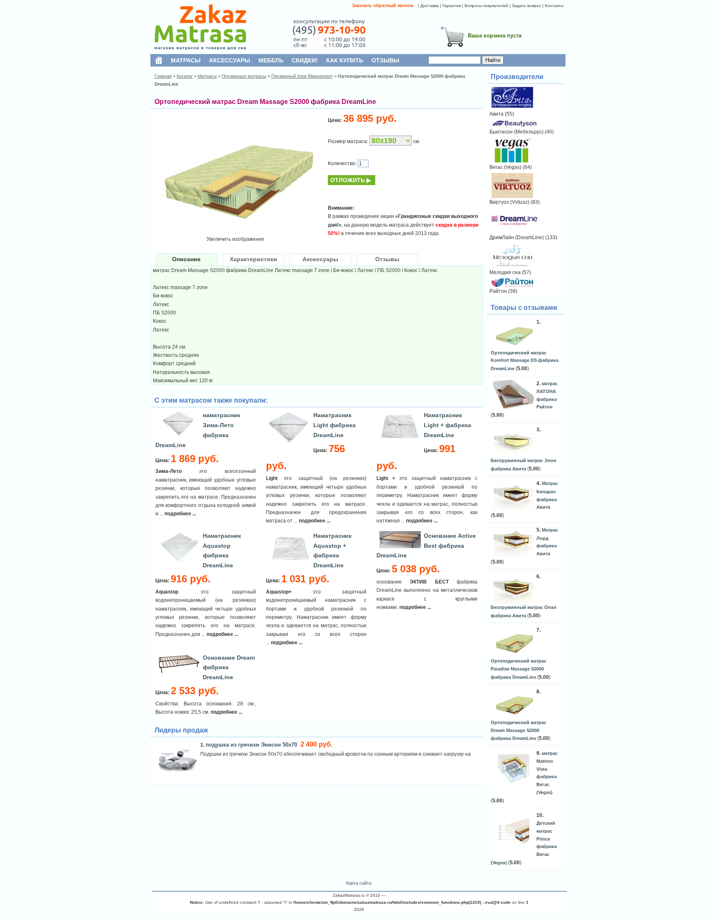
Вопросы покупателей (486, 5)
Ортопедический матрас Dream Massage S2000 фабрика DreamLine (518, 730)
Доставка (429, 5)
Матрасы (207, 76)
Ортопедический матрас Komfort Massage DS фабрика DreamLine (524, 360)
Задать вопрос (526, 5)
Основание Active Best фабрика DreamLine (426, 545)
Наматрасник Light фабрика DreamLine (334, 425)
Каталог (185, 76)
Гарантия (452, 5)
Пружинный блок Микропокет (302, 76)
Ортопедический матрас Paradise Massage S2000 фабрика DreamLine (518, 668)
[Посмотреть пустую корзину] (452, 48)
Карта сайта (358, 882)
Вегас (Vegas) (505, 167)
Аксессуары (320, 259)
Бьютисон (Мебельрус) (516, 132)
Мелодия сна (505, 272)
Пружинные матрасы (244, 76)
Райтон (498, 291)
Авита (496, 114)
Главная (163, 76)
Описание (186, 259)
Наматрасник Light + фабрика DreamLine (447, 425)
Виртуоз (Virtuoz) (509, 202)
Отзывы (387, 259)
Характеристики (253, 259)
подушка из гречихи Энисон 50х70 (252, 745)
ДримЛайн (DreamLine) (516, 237)
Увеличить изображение (235, 239)
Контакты (554, 5)
